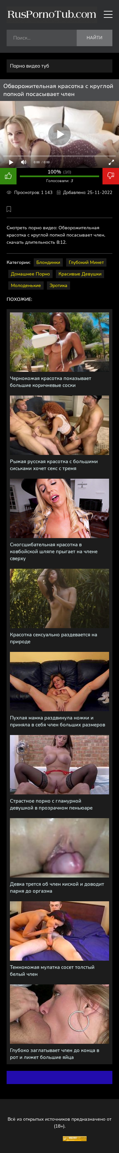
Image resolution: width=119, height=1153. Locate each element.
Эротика (58, 285)
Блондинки (48, 262)
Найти (94, 38)
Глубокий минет (86, 262)
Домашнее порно (30, 274)
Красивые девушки (80, 274)
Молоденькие (26, 285)
